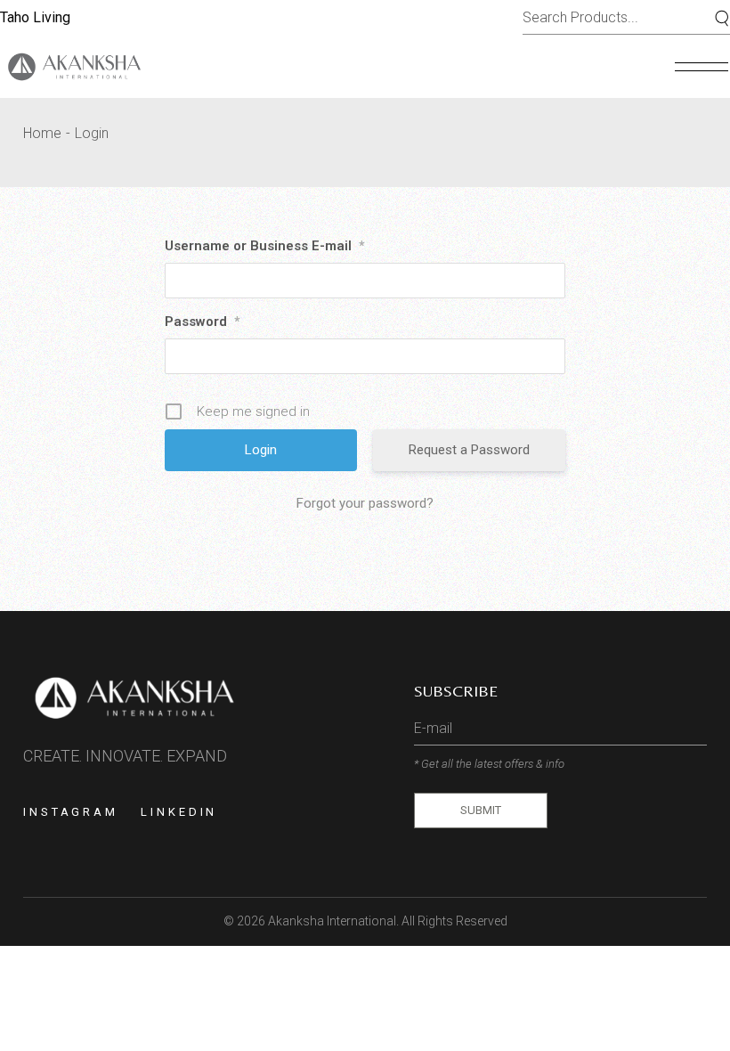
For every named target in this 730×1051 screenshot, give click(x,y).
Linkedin (179, 812)
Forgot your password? (365, 503)
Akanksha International (332, 921)
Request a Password (469, 450)
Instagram (70, 812)
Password (202, 322)
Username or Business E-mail (264, 246)
